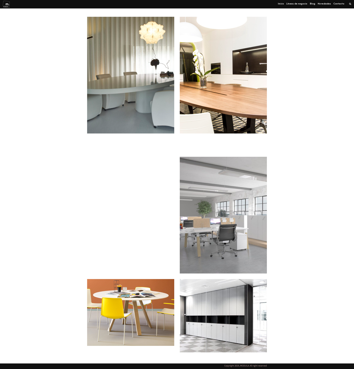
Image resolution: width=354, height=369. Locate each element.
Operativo (223, 210)
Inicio (281, 3)
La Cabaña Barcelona (195, 140)
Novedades (324, 3)
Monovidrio (223, 311)
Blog (312, 3)
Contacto (338, 3)
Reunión (130, 308)
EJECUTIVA (223, 70)
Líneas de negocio (296, 3)
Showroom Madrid (99, 140)
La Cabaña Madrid (100, 158)
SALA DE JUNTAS (131, 70)
